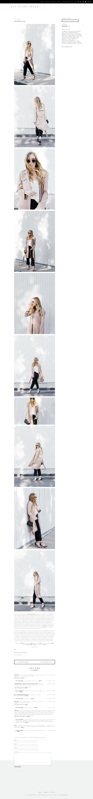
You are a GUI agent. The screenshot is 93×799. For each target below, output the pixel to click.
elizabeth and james (73, 32)
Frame (79, 33)
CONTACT (46, 792)
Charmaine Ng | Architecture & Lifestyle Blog (26, 683)
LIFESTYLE (64, 38)
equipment (64, 33)
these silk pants (31, 614)
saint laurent (64, 43)
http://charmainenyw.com (19, 687)
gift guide (64, 34)
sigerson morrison (72, 43)
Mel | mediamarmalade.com (21, 694)
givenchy (74, 34)
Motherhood (65, 1)
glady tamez (79, 34)
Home (41, 1)
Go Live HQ (64, 794)
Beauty (78, 31)
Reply (40, 680)
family (68, 33)
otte (75, 41)
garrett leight (29, 644)
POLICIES (53, 792)
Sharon (16, 710)
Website (16, 747)
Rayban (79, 42)
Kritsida (16, 701)
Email (15, 743)
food (76, 33)
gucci (63, 36)
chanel (66, 32)
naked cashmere (71, 39)
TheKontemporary (17, 677)
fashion (72, 33)
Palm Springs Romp (46, 662)
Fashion (47, 1)
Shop (72, 1)
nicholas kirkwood (66, 41)
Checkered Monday (22, 662)
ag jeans (65, 31)
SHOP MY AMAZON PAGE (67, 46)
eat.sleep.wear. (20, 680)
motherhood (64, 39)
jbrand (67, 37)
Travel (59, 1)
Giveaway (69, 34)
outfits (77, 41)
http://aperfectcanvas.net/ (19, 704)
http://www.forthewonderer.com (20, 716)
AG (62, 31)
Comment (16, 751)
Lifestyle (53, 1)
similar (40, 643)
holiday (70, 36)
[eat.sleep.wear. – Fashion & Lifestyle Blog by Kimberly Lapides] (29, 9)
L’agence (22, 643)
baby (75, 31)
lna (67, 38)
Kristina (16, 674)
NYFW (71, 41)
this (44, 625)
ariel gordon (71, 31)
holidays (74, 36)
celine (63, 32)
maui (70, 38)
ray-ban (75, 42)
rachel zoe (64, 42)
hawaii (66, 36)
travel (78, 43)
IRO (81, 36)
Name (15, 739)
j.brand (63, 37)
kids (77, 37)
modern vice (75, 38)
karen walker (73, 37)
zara (81, 43)
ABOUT (40, 792)
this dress (44, 627)
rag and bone (70, 42)
